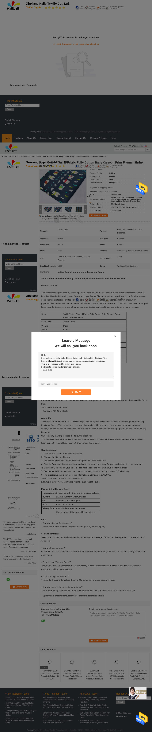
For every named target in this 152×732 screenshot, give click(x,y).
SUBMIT (76, 392)
